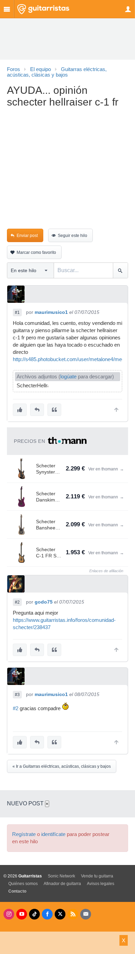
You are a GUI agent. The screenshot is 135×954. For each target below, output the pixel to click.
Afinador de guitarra (62, 883)
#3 (17, 694)
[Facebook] (47, 914)
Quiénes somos (23, 883)
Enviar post (27, 235)
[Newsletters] (85, 914)
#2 (17, 602)
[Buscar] (120, 270)
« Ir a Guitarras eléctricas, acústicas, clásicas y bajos (61, 766)
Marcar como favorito (36, 252)
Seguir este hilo (72, 235)
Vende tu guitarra (97, 876)
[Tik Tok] (34, 914)
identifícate (53, 834)
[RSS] (73, 914)
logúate (68, 376)
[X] (60, 914)
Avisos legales (100, 883)
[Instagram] (8, 914)
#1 (17, 312)
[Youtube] (21, 914)
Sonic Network (61, 876)
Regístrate (24, 834)
